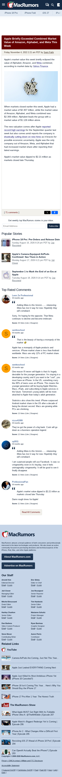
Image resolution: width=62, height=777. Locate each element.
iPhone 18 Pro (11, 13)
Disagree (33, 323)
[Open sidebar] (58, 5)
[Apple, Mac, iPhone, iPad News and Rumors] (23, 8)
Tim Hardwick (36, 602)
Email (4, 585)
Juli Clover (6, 591)
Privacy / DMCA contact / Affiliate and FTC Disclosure (22, 761)
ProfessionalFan (20, 482)
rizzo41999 (17, 420)
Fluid (36, 770)
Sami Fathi (49, 52)
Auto (50, 770)
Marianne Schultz (38, 612)
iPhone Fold (30, 13)
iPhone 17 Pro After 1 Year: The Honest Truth (33, 696)
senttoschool (18, 330)
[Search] (54, 5)
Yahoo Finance (40, 66)
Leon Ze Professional (22, 295)
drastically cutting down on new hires (22, 136)
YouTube (12, 649)
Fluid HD (43, 770)
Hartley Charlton (8, 612)
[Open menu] (3, 5)
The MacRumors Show (22, 705)
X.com (9, 585)
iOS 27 (46, 13)
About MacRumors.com (17, 556)
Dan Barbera (7, 623)
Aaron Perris (36, 634)
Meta (39, 63)
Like (27, 323)
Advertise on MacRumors (18, 565)
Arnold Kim (6, 580)
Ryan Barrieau (37, 623)
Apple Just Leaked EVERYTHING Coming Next (34, 667)
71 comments (11, 212)
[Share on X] (47, 212)
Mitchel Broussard (9, 602)
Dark (3, 772)
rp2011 (15, 441)
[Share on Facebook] (55, 212)
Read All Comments (31, 512)
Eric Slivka (35, 580)
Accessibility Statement (10, 765)
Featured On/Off (9, 770)
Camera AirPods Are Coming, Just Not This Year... (35, 658)
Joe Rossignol (37, 591)
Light (55, 770)
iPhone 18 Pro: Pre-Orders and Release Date (36, 239)
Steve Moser (7, 634)
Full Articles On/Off (25, 770)
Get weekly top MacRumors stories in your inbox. (31, 220)
